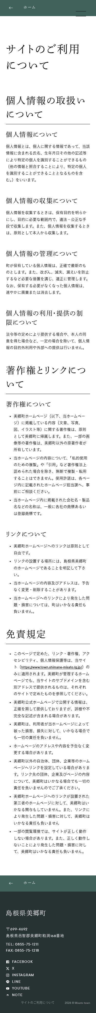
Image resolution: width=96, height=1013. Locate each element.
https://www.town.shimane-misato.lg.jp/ (51, 667)
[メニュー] (81, 13)
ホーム (29, 8)
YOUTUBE (21, 988)
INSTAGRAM (23, 975)
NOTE (17, 995)
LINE (16, 982)
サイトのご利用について (38, 1003)
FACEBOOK (22, 962)
